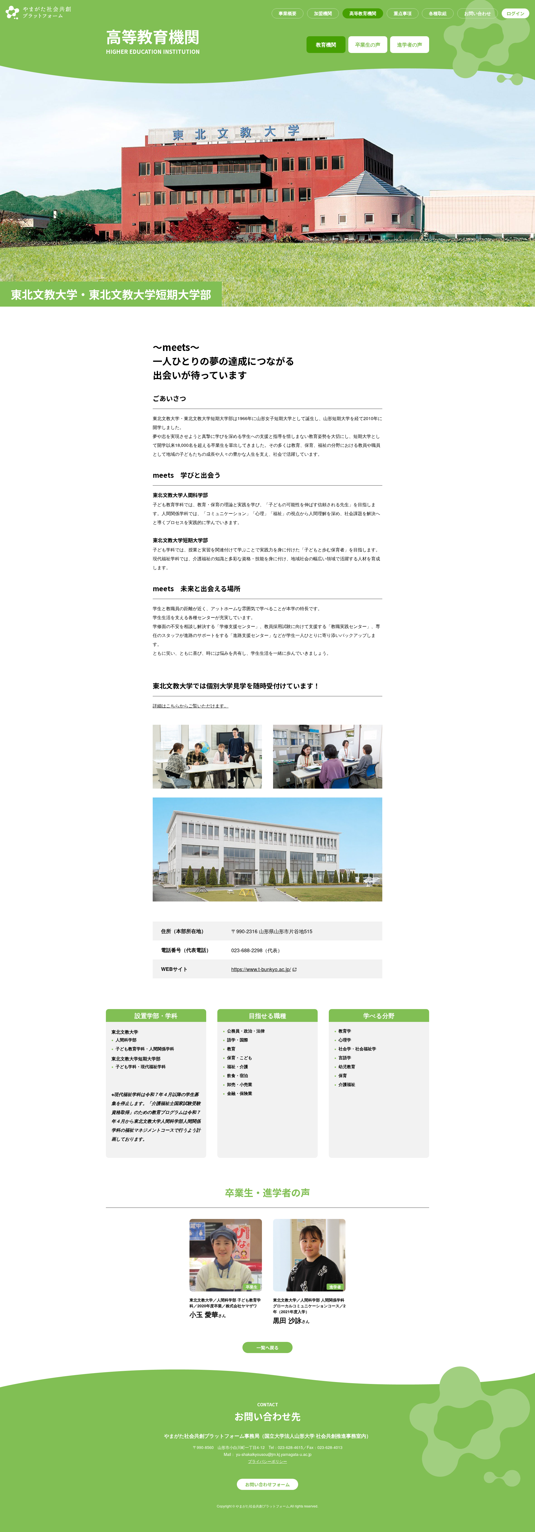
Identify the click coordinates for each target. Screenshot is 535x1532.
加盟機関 (323, 13)
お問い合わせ (477, 13)
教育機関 (326, 44)
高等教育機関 (362, 13)
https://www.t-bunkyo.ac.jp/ (261, 969)
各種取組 (438, 13)
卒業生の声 (367, 44)
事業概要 (287, 13)
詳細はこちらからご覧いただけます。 (190, 705)
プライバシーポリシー (267, 1461)
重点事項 (403, 13)
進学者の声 (409, 44)
